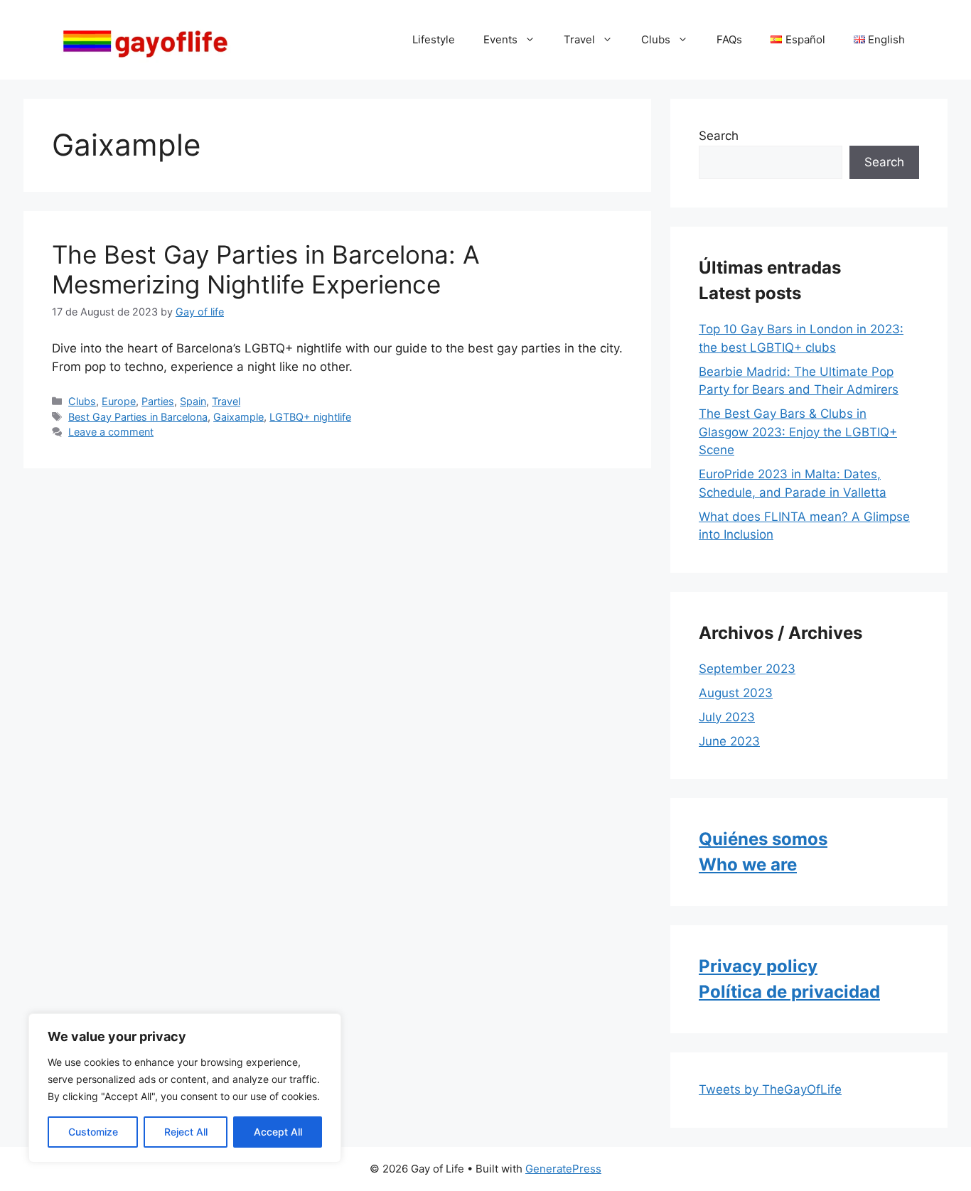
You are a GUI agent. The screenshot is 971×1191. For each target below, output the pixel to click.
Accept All (278, 1132)
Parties (157, 401)
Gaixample (238, 417)
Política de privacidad (789, 991)
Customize (93, 1132)
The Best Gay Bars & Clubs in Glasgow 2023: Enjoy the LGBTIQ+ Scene (798, 431)
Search (719, 136)
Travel (579, 39)
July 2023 (727, 717)
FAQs (729, 39)
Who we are (748, 864)
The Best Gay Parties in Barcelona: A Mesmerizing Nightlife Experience (266, 269)
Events (500, 39)
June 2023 (729, 741)
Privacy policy (758, 966)
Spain (193, 401)
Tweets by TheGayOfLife (770, 1089)
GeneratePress (563, 1168)
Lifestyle (433, 39)
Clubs (655, 39)
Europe (119, 401)
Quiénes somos (763, 839)
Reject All (186, 1132)
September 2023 (747, 669)
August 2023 (736, 693)
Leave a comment (111, 432)
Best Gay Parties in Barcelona (138, 417)
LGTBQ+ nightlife (310, 417)
